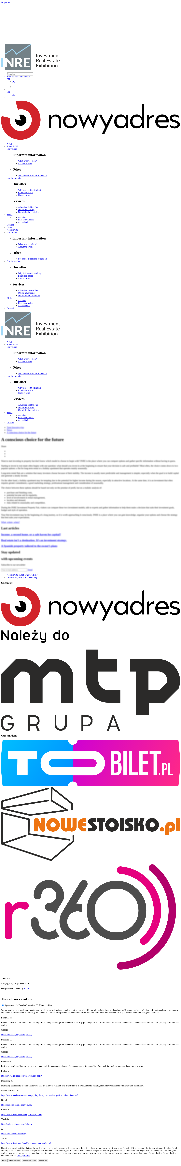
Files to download (26, 219)
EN (8, 79)
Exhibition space (25, 192)
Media (9, 214)
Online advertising (26, 209)
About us (22, 217)
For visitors (12, 149)
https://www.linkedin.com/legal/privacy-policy (21, 1076)
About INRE (12, 146)
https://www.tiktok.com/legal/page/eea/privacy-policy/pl (26, 1143)
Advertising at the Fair (28, 207)
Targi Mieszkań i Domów (18, 76)
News (9, 144)
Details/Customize (27, 1005)
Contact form (24, 195)
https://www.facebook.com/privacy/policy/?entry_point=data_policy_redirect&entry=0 (39, 1095)
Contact (10, 225)
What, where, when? (27, 161)
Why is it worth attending (29, 190)
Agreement (9, 1005)
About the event (25, 163)
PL (13, 82)
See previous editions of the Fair (32, 175)
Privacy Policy (23, 1155)
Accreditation (24, 222)
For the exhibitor (14, 178)
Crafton (27, 988)
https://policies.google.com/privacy (16, 1034)
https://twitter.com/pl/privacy (13, 1133)
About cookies (45, 1005)
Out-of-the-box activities (29, 212)
